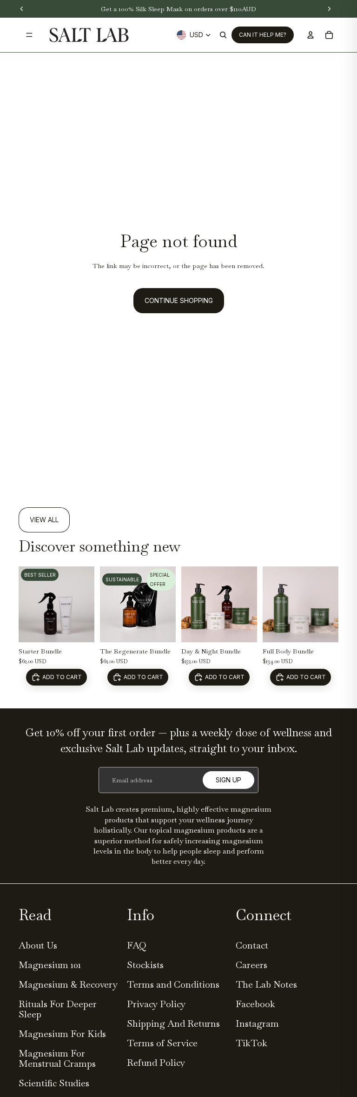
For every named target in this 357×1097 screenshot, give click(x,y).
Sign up (228, 780)
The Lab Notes (266, 984)
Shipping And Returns (173, 1023)
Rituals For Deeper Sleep (58, 1009)
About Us (38, 945)
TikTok (251, 1043)
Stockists (145, 965)
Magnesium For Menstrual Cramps (57, 1058)
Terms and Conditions (173, 984)
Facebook (255, 1004)
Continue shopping (179, 300)
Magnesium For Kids (62, 1034)
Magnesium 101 (50, 965)
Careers (251, 965)
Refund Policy (156, 1063)
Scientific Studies (54, 1083)
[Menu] (29, 35)
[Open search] (223, 35)
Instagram (257, 1023)
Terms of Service (162, 1043)
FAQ (136, 945)
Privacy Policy (156, 1004)
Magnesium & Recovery (68, 984)
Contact (252, 945)
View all (44, 520)
